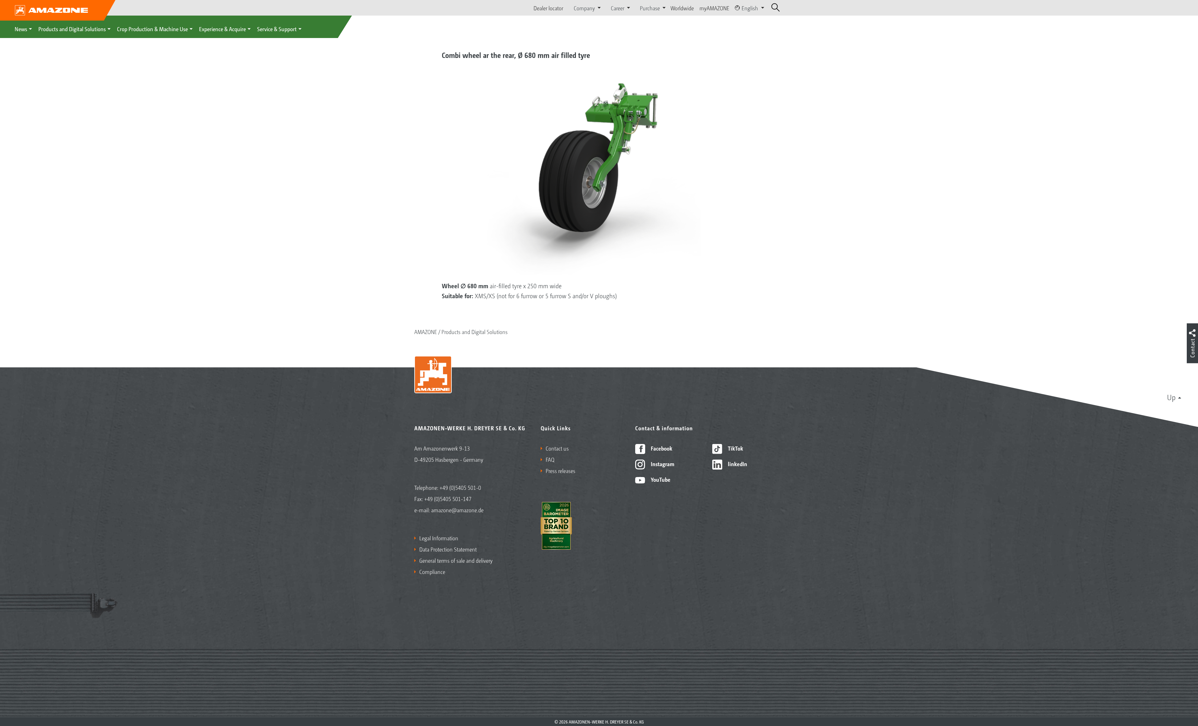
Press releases (560, 470)
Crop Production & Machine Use (152, 28)
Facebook (661, 448)
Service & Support (277, 28)
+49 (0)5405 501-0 (460, 487)
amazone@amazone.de (457, 510)
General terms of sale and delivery (456, 560)
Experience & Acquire (222, 28)
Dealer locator (548, 8)
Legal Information (438, 538)
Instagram (662, 463)
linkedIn (737, 463)
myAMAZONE (714, 8)
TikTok (735, 448)
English (750, 8)
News (21, 28)
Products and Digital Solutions (72, 28)
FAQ (550, 459)
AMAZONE (425, 331)
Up (1171, 397)
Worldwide (682, 8)
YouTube (660, 479)
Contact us (557, 448)
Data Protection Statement (448, 549)
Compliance (432, 571)
